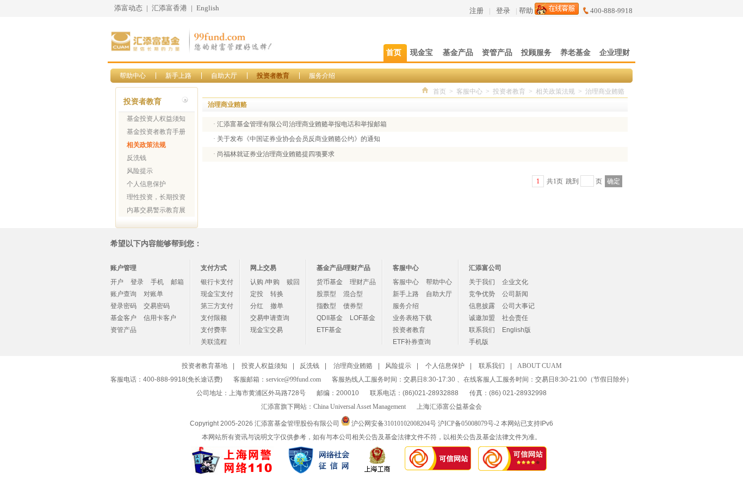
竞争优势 (482, 294)
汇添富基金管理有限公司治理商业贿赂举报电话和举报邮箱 (302, 124)
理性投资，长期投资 (156, 197)
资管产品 (123, 330)
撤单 (276, 306)
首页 (439, 91)
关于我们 (482, 282)
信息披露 (482, 306)
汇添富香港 (169, 8)
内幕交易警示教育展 (156, 210)
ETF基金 (329, 330)
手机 (157, 282)
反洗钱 (136, 158)
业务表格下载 (412, 318)
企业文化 (515, 282)
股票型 (326, 294)
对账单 (153, 294)
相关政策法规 (146, 145)
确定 (613, 181)
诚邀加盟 (482, 318)
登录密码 (123, 306)
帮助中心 (133, 75)
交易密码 (157, 306)
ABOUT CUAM (539, 366)
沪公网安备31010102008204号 (393, 423)
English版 (516, 330)
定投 (256, 294)
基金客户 (123, 318)
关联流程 (214, 342)
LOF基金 (362, 318)
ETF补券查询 (412, 342)
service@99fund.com (293, 379)
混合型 (353, 294)
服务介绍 (322, 75)
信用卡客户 (160, 318)
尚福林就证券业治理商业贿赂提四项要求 (276, 154)
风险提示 (140, 171)
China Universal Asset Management (359, 406)
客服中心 (469, 91)
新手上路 (178, 75)
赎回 (293, 282)
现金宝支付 (217, 294)
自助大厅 (224, 75)
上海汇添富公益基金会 (449, 406)
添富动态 (128, 8)
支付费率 (214, 330)
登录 (503, 11)
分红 (256, 306)
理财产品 (363, 282)
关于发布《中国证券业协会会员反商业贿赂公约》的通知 (298, 139)
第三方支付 (217, 306)
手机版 (478, 342)
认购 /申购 (265, 282)
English (207, 8)
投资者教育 (273, 75)
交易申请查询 (269, 318)
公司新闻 (515, 294)
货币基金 (330, 282)
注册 (476, 11)
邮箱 (177, 282)
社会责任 (515, 318)
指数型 (326, 306)
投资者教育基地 (204, 366)
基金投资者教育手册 (156, 131)
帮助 (526, 11)
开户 (116, 282)
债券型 (353, 306)
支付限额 (214, 318)
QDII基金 (330, 318)
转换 (276, 294)
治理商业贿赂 (604, 91)
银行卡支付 (217, 282)
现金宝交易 (266, 330)
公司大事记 (518, 306)
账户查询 (123, 294)
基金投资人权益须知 (156, 118)
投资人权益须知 (264, 366)
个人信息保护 (146, 184)
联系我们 (482, 330)
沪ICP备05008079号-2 (468, 423)
